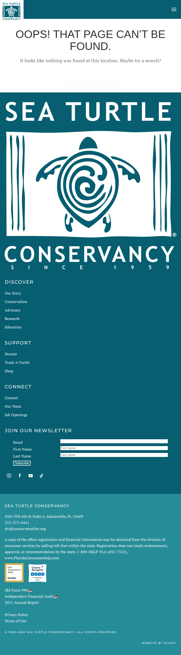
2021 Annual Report (22, 602)
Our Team (13, 406)
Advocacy (13, 310)
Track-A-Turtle (17, 362)
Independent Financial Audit (29, 596)
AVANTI (170, 643)
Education (13, 327)
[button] (174, 9)
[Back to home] (12, 9)
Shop (9, 370)
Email (18, 442)
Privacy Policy (16, 614)
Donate (11, 354)
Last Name (22, 456)
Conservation (16, 301)
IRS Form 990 (16, 590)
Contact (11, 397)
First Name (22, 449)
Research (12, 318)
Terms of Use (15, 620)
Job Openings (16, 414)
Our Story (13, 293)
